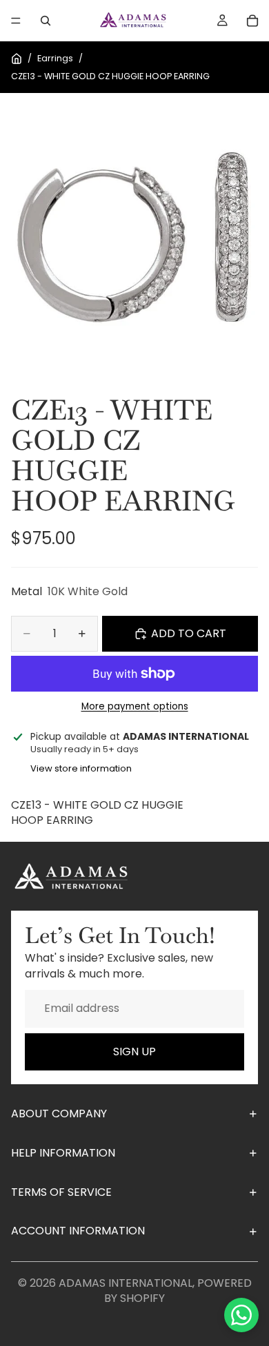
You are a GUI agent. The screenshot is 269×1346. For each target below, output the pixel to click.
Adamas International (125, 1283)
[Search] (45, 21)
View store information (81, 768)
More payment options (134, 707)
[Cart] (252, 21)
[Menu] (16, 21)
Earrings (55, 58)
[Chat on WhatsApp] (241, 1315)
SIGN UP (134, 1051)
